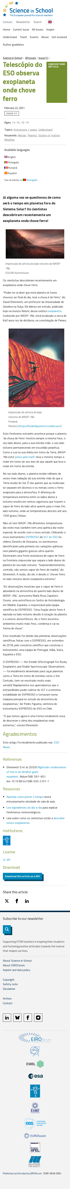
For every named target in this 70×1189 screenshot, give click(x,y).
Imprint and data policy (16, 970)
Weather (9, 139)
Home (6, 29)
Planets (32, 135)
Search (38, 22)
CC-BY (6, 860)
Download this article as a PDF (22, 876)
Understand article (56, 65)
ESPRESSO (32, 537)
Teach (23, 37)
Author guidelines (13, 44)
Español (12, 173)
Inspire (50, 29)
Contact (8, 22)
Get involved (59, 37)
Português (13, 162)
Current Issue (21, 29)
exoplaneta (54, 311)
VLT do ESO (51, 537)
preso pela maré (24, 457)
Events (34, 37)
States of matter (49, 135)
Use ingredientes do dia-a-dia (24, 807)
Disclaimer (9, 989)
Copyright (9, 979)
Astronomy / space (25, 129)
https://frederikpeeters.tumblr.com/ (40, 426)
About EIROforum (14, 965)
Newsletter (23, 22)
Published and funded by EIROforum (22, 1173)
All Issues (37, 29)
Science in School (12, 58)
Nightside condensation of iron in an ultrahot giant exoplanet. (36, 772)
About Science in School (17, 960)
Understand (10, 37)
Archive (7, 998)
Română (12, 168)
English (12, 157)
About (45, 37)
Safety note (10, 984)
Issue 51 (43, 58)
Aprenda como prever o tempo (24, 797)
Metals (22, 135)
